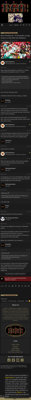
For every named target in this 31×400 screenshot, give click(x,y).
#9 (29, 223)
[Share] (27, 68)
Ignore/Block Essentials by (13, 366)
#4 (29, 146)
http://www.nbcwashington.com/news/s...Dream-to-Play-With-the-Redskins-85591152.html (15, 71)
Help (26, 301)
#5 (29, 158)
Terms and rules (12, 301)
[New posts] (20, 25)
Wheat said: (4, 193)
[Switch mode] (29, 25)
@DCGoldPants (5, 40)
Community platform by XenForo (13, 365)
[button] (2, 25)
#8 (29, 211)
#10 (29, 250)
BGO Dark (4, 299)
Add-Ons (3, 368)
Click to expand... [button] (15, 87)
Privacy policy (20, 301)
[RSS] (29, 301)
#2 (29, 106)
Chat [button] (15, 398)
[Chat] (23, 25)
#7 (29, 190)
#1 (29, 67)
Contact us (4, 301)
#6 (29, 174)
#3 (29, 130)
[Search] (26, 25)
